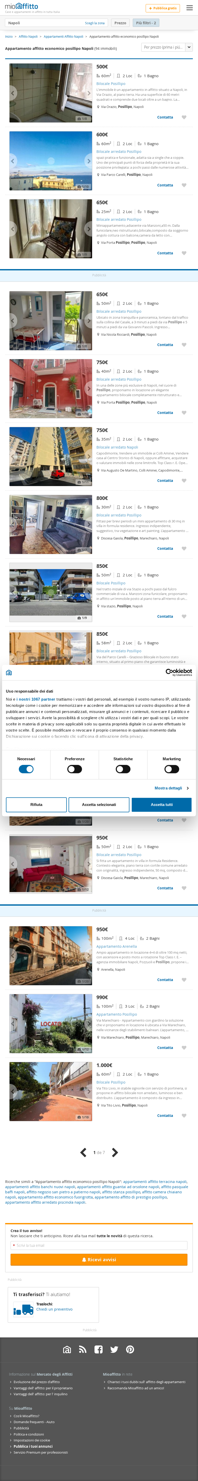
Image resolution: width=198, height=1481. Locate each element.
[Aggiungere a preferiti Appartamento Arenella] (184, 979)
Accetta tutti (162, 804)
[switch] (74, 769)
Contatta (165, 117)
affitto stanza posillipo (121, 1191)
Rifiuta (36, 804)
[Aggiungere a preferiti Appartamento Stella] (184, 820)
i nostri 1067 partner (35, 699)
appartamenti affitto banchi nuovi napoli (40, 1186)
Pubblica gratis (165, 8)
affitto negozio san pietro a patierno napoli (63, 1191)
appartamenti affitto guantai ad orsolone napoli (118, 1186)
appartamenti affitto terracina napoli (155, 1181)
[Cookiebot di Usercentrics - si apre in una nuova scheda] (169, 672)
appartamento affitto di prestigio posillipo (131, 1197)
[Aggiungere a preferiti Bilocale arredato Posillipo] (184, 185)
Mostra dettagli (168, 788)
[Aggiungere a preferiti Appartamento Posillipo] (184, 1047)
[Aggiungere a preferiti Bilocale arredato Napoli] (184, 480)
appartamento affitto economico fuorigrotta (55, 1197)
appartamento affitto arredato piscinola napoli (45, 1202)
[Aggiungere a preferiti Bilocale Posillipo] (184, 117)
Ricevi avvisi (102, 1259)
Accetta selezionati (99, 804)
